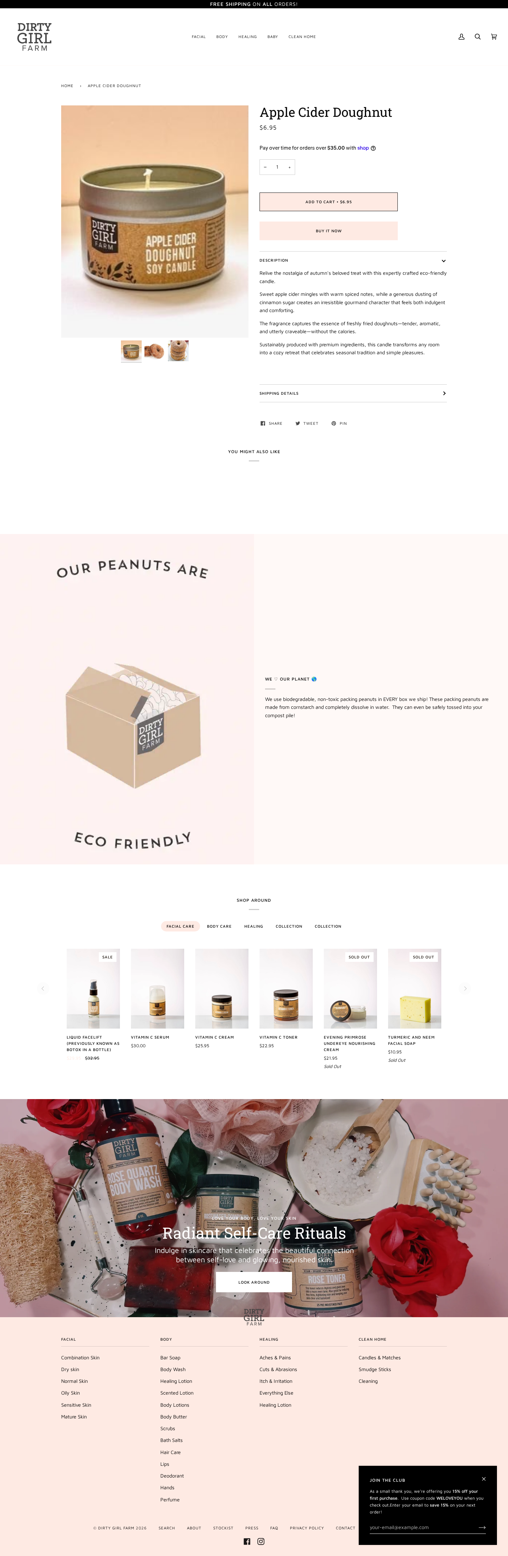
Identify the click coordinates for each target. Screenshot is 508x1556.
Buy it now (329, 230)
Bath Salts (171, 1440)
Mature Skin (74, 1416)
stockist (223, 1528)
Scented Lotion (177, 1393)
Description (274, 260)
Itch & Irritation (276, 1381)
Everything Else (276, 1393)
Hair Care (170, 1452)
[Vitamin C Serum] (157, 989)
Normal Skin (74, 1381)
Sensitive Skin (76, 1405)
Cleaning (368, 1381)
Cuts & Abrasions (278, 1369)
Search (167, 1528)
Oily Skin (70, 1393)
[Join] (477, 1527)
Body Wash (173, 1369)
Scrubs (167, 1428)
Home (67, 85)
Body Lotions (174, 1405)
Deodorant (172, 1476)
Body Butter (173, 1416)
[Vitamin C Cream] (221, 989)
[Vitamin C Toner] (286, 989)
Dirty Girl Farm (116, 1528)
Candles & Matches (380, 1357)
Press (251, 1528)
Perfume (170, 1499)
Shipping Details (279, 393)
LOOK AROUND (254, 1282)
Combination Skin (80, 1357)
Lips (164, 1464)
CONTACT (346, 1528)
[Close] (487, 1476)
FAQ (274, 1528)
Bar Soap (170, 1357)
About (194, 1528)
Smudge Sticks (375, 1369)
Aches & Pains (275, 1357)
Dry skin (70, 1369)
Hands (167, 1487)
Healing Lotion (176, 1381)
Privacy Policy (307, 1528)
